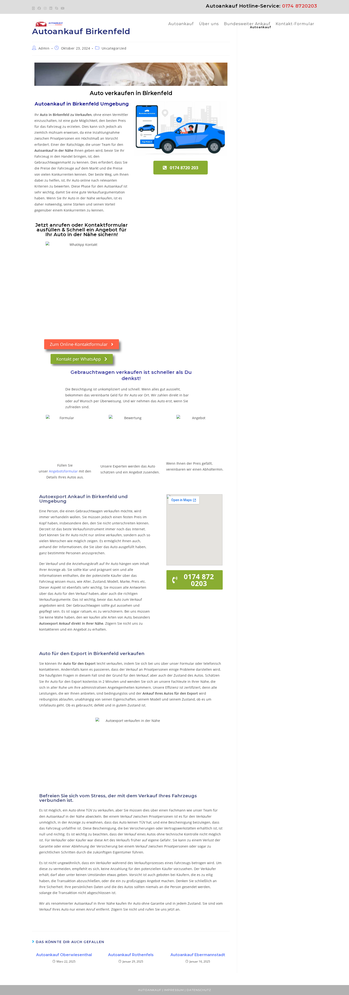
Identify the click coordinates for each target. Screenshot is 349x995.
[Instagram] (45, 8)
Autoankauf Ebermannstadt (197, 955)
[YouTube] (62, 8)
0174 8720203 (299, 6)
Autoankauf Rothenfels (131, 955)
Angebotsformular (63, 471)
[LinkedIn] (51, 8)
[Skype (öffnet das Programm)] (56, 8)
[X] (34, 8)
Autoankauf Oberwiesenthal (64, 955)
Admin (44, 48)
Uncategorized (114, 48)
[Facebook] (39, 8)
